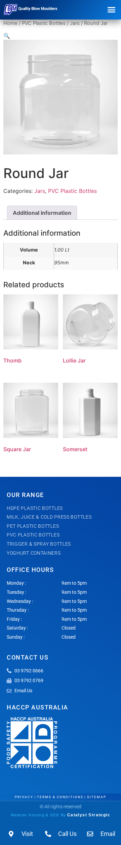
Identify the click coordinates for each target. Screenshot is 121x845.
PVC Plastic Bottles (44, 23)
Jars (75, 23)
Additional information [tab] (42, 212)
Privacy (24, 797)
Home (10, 23)
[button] (111, 9)
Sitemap (96, 797)
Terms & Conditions (60, 797)
